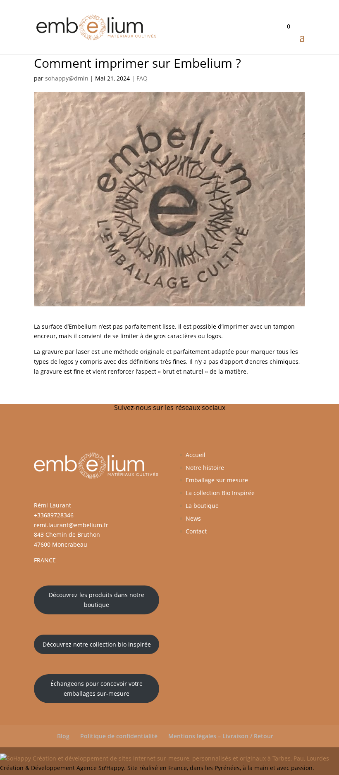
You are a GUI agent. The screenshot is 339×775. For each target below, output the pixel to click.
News (193, 518)
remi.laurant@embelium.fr (71, 525)
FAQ (142, 78)
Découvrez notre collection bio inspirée (97, 644)
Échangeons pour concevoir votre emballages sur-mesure (96, 688)
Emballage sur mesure (217, 480)
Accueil (195, 455)
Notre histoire (205, 468)
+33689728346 (54, 515)
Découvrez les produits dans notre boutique (96, 600)
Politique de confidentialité (119, 736)
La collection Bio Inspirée (220, 493)
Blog (63, 736)
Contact (196, 531)
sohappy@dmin (66, 78)
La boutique (202, 506)
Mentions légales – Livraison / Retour (220, 736)
